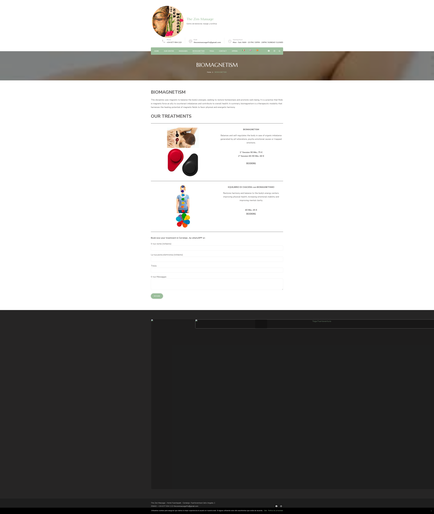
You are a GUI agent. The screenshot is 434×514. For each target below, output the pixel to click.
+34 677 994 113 (174, 42)
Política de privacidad (275, 510)
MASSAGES (183, 51)
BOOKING (251, 163)
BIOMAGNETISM (198, 51)
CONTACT (223, 51)
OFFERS (235, 51)
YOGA (212, 51)
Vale (265, 510)
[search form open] (279, 51)
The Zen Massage (199, 19)
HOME (156, 51)
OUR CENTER (169, 51)
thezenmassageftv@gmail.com (207, 42)
